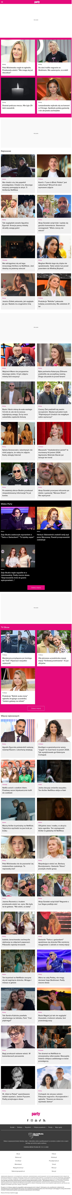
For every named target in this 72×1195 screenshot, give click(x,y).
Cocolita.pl (18, 1161)
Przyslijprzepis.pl (54, 1161)
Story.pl (54, 1171)
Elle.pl (18, 1154)
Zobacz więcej (36, 588)
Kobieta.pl (54, 1157)
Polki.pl (54, 1154)
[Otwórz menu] (2, 2)
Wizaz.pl (54, 1168)
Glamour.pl (18, 1157)
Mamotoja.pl (18, 1164)
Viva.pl (54, 1164)
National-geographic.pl (18, 1171)
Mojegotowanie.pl (18, 1168)
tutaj (16, 1192)
